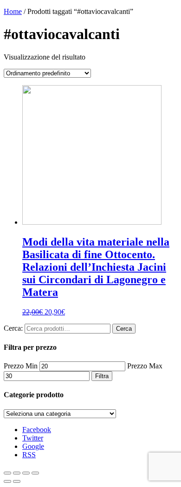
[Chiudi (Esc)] (7, 473)
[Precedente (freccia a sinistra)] (7, 481)
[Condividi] (16, 473)
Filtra (102, 376)
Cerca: (13, 328)
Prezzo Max (144, 366)
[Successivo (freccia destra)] (16, 481)
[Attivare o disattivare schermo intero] (26, 473)
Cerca (124, 328)
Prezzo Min (21, 366)
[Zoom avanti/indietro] (35, 473)
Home (13, 11)
